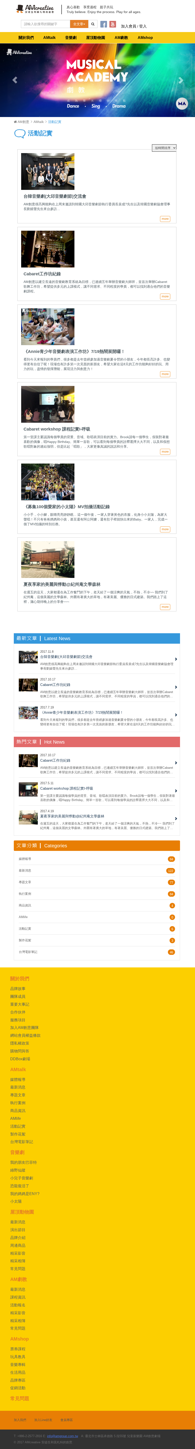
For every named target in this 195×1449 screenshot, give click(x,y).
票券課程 (17, 1349)
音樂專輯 (17, 1365)
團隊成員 (17, 996)
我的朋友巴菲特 (23, 1162)
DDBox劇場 (20, 1059)
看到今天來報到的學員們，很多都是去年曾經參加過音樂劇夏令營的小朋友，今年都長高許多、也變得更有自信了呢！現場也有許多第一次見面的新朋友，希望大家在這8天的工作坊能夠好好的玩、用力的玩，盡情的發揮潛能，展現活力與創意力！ (107, 722)
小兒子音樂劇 (21, 1178)
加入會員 (128, 26)
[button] (14, 80)
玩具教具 (17, 1357)
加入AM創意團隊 (24, 1028)
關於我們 (26, 38)
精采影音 (17, 1253)
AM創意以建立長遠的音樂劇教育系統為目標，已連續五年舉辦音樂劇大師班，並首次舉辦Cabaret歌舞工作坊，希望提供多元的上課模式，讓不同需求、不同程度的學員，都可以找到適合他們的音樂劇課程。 (106, 694)
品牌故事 (17, 989)
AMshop (145, 38)
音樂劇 (71, 38)
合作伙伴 (17, 1012)
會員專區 (66, 1420)
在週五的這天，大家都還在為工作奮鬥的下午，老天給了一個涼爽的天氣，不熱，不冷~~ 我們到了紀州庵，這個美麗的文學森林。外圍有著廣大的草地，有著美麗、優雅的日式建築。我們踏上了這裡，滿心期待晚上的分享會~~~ (107, 826)
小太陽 (16, 1201)
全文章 (78, 24)
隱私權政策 (19, 1043)
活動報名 (17, 1305)
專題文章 (25, 882)
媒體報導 (25, 859)
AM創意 (23, 122)
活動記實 (39, 133)
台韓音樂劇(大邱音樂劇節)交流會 (66, 657)
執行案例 (25, 894)
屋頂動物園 (95, 38)
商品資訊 (25, 905)
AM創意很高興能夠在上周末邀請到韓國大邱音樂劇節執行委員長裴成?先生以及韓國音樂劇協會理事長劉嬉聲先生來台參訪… (106, 666)
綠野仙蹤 (17, 1170)
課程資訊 (17, 1297)
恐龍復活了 (19, 1186)
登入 (143, 26)
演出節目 (17, 1230)
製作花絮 (25, 940)
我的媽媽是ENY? (24, 1194)
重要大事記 (19, 1004)
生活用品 (17, 1372)
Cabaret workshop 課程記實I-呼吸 (66, 788)
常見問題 (17, 1269)
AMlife (23, 917)
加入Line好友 (43, 1420)
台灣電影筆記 (28, 952)
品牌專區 (17, 1380)
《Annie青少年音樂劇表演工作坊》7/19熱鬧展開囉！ (81, 712)
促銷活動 (17, 1388)
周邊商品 (17, 1245)
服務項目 (17, 1020)
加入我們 (20, 1420)
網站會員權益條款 (25, 1035)
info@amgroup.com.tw (62, 1436)
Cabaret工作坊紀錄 (55, 685)
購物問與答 (19, 1051)
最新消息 (25, 870)
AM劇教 (121, 38)
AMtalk (49, 38)
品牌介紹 (17, 1238)
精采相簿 (17, 1261)
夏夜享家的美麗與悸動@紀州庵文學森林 (72, 816)
